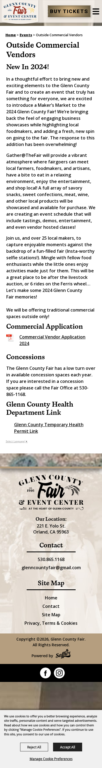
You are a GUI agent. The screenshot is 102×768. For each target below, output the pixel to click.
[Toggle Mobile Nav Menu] (95, 11)
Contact (51, 606)
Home (10, 35)
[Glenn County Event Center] (51, 492)
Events (26, 35)
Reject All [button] (34, 747)
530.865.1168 (51, 559)
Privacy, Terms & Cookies (51, 623)
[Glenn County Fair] (20, 12)
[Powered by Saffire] (63, 654)
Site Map (51, 615)
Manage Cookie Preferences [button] (51, 759)
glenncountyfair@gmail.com (51, 568)
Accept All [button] (67, 747)
